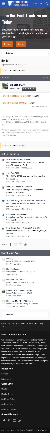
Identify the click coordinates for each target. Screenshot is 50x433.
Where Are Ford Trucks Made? (18, 159)
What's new (7, 368)
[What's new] (41, 4)
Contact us (5, 323)
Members (5, 389)
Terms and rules (18, 323)
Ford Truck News (7, 404)
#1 (47, 78)
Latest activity (6, 379)
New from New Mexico (15, 280)
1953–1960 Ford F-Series (16, 306)
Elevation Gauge (12, 269)
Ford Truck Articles (10, 154)
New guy (9, 259)
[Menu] (3, 3)
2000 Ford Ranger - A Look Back (19, 187)
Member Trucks (7, 394)
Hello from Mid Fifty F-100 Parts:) (19, 301)
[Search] (46, 4)
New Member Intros (13, 264)
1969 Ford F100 (12, 173)
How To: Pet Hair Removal (14, 103)
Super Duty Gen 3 (12, 274)
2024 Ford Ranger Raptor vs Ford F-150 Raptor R (25, 201)
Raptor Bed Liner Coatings (16, 214)
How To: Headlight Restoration (16, 96)
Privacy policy (32, 323)
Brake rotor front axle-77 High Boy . (20, 290)
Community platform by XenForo (24, 430)
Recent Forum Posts (10, 253)
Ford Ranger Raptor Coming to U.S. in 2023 (23, 228)
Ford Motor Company (36, 349)
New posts (5, 374)
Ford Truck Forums (8, 409)
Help (41, 323)
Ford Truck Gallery (8, 399)
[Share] (43, 78)
